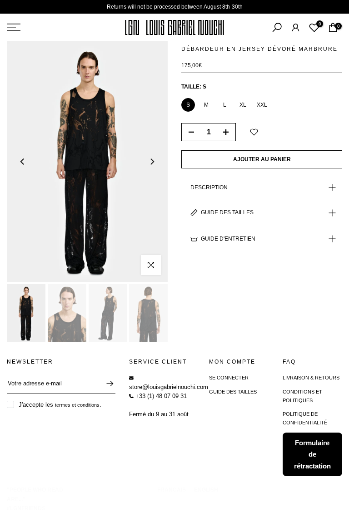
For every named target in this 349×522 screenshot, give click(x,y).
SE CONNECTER (229, 377)
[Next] (152, 162)
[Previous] (23, 162)
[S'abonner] (105, 383)
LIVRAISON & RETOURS (311, 377)
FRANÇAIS (171, 490)
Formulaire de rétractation (312, 454)
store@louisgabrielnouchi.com (168, 387)
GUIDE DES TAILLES (233, 391)
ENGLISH (206, 490)
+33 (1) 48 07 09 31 (160, 396)
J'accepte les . (60, 404)
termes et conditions (77, 405)
